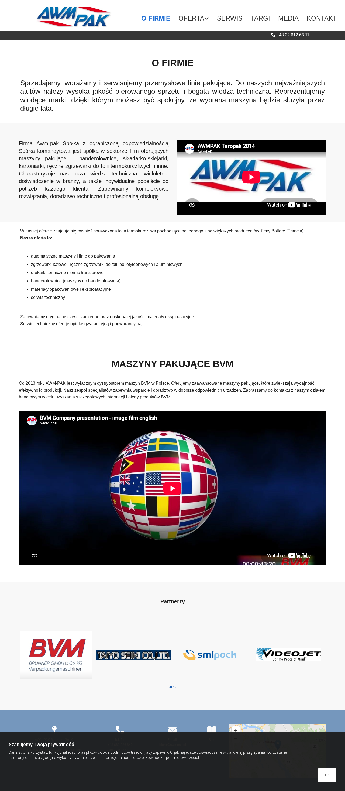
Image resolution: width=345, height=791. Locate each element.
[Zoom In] (236, 730)
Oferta (191, 18)
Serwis (230, 18)
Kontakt (322, 18)
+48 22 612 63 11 (293, 35)
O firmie (155, 18)
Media (288, 18)
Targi (260, 18)
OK (327, 775)
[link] (193, 18)
